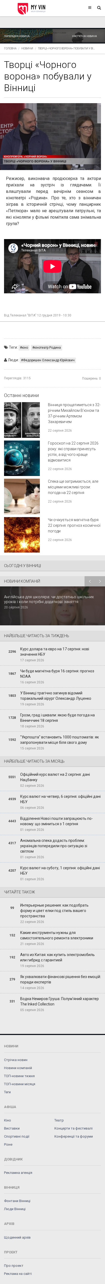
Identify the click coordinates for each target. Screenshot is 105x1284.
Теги (7, 1092)
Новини (27, 48)
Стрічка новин (15, 1060)
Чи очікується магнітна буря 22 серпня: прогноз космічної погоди (74, 525)
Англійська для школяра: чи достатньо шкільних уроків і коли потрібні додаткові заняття (49, 599)
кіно (25, 347)
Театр (59, 1120)
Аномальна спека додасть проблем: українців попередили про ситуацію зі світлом (53, 845)
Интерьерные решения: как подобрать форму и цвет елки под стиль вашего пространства (54, 910)
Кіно (7, 1120)
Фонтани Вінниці (17, 1201)
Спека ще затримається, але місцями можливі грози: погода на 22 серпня (73, 487)
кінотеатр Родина (47, 347)
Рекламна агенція (18, 1173)
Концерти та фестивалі (73, 1128)
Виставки (12, 1128)
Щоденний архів (17, 1237)
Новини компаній (18, 1068)
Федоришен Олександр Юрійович (49, 360)
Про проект (13, 1266)
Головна (10, 48)
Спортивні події (16, 1136)
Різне (8, 1144)
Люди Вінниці (15, 1209)
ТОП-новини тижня (19, 1076)
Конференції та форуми (73, 1136)
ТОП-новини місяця (19, 1084)
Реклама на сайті (18, 1274)
